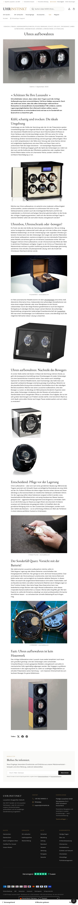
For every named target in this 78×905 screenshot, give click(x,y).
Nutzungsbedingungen (56, 776)
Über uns (62, 837)
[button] (74, 9)
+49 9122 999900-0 (41, 799)
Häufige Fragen (64, 834)
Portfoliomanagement (65, 860)
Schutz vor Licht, (54, 26)
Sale (50, 14)
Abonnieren (65, 773)
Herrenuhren (7, 834)
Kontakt (5, 18)
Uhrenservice (63, 844)
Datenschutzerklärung (43, 776)
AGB (15, 891)
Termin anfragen (61, 819)
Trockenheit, (65, 26)
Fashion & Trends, (10, 26)
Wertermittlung (26, 841)
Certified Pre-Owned (9, 844)
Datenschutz (22, 891)
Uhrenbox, (39, 29)
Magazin (56, 14)
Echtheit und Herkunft (66, 850)
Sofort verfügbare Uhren (10, 841)
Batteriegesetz (38, 891)
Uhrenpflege (63, 857)
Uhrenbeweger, (30, 29)
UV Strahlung (59, 29)
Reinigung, (44, 26)
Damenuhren (7, 837)
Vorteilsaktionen (64, 847)
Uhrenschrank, (48, 29)
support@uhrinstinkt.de (42, 805)
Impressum (29, 891)
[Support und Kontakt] (73, 900)
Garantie (43, 857)
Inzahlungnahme (27, 837)
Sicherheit (44, 834)
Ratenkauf (44, 844)
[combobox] (47, 9)
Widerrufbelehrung (7, 891)
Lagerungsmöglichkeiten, (25, 26)
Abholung (43, 850)
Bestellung (44, 837)
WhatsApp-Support (18, 18)
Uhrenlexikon (63, 854)
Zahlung (43, 841)
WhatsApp (38, 802)
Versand (43, 847)
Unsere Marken (7, 847)
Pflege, (38, 26)
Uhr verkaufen (18, 14)
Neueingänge (30, 14)
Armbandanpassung (65, 841)
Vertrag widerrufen (48, 891)
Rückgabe (44, 854)
